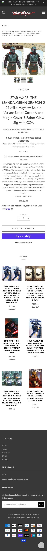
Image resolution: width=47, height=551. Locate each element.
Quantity (23, 214)
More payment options (23, 242)
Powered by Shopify (16, 518)
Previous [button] (6, 59)
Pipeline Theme (33, 518)
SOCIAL (5, 459)
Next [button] (40, 59)
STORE (4, 456)
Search (36, 514)
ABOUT (4, 449)
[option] (23, 59)
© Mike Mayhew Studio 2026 (19, 514)
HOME (4, 446)
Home (4, 26)
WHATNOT (6, 453)
